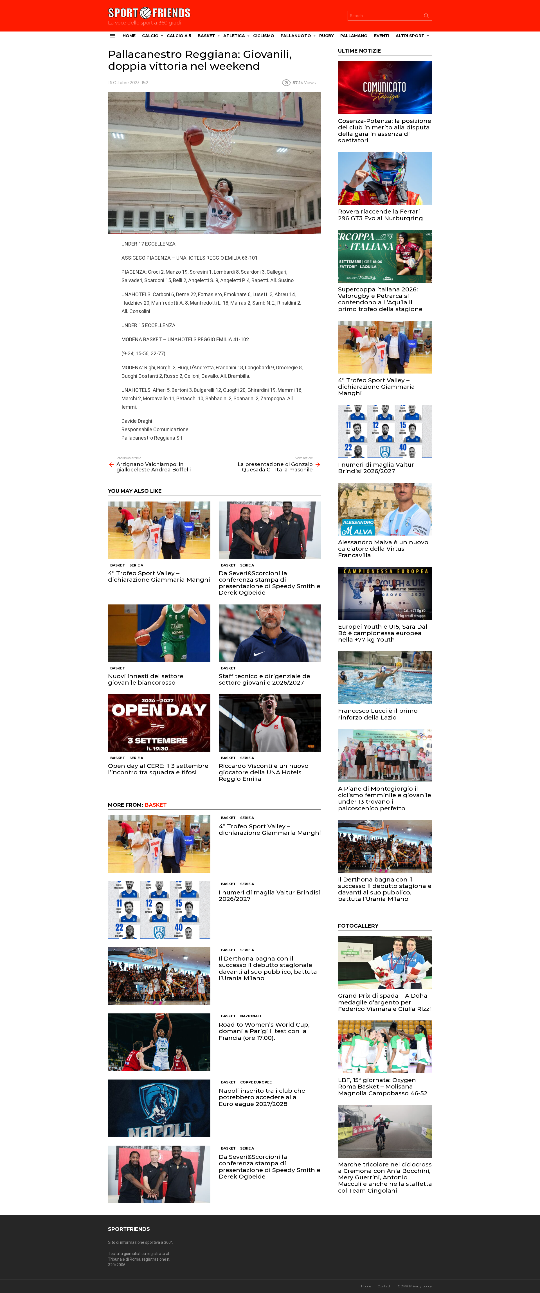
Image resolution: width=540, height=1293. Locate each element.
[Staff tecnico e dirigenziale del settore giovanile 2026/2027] (270, 633)
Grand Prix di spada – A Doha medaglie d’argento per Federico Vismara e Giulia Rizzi (384, 1002)
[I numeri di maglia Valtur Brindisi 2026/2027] (159, 910)
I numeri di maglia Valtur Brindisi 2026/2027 (269, 895)
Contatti (384, 1286)
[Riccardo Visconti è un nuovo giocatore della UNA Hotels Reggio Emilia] (270, 723)
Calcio (150, 35)
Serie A (136, 565)
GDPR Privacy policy (415, 1286)
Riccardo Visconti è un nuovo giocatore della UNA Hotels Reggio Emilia (264, 772)
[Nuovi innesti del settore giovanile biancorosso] (159, 633)
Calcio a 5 (179, 35)
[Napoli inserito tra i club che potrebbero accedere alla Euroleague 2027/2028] (159, 1108)
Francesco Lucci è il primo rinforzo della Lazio (378, 714)
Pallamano (354, 35)
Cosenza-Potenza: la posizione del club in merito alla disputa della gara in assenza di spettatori (384, 130)
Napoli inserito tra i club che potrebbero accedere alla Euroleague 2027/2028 (262, 1097)
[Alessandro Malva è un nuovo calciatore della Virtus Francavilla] (385, 509)
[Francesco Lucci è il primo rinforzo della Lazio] (385, 677)
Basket (206, 35)
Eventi (381, 35)
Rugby (326, 35)
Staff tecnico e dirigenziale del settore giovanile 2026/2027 (265, 679)
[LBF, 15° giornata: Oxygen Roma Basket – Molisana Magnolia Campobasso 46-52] (385, 1046)
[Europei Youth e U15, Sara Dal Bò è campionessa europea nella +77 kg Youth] (385, 593)
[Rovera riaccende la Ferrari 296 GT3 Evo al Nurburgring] (385, 178)
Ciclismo (263, 35)
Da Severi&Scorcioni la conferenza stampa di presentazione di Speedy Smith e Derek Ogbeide (269, 583)
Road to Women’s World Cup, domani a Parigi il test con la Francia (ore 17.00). (264, 1031)
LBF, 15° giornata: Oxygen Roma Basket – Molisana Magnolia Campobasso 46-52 (383, 1086)
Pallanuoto (296, 35)
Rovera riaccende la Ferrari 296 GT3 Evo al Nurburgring (380, 214)
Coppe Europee (256, 1082)
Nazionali (250, 1016)
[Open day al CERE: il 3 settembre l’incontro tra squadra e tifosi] (159, 723)
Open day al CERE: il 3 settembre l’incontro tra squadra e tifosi (158, 769)
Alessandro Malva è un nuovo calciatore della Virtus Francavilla (383, 549)
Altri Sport (410, 35)
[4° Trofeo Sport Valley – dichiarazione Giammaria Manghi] (159, 530)
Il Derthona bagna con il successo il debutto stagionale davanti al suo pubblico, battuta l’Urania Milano (268, 968)
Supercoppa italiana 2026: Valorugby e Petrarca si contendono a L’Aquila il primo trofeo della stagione (380, 299)
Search (426, 17)
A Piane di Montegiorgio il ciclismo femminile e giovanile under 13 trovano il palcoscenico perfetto (384, 798)
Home (129, 35)
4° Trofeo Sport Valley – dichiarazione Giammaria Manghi (159, 576)
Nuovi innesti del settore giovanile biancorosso (145, 679)
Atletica (234, 35)
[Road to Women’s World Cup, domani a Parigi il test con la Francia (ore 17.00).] (159, 1042)
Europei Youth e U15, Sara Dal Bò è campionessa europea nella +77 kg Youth (382, 633)
